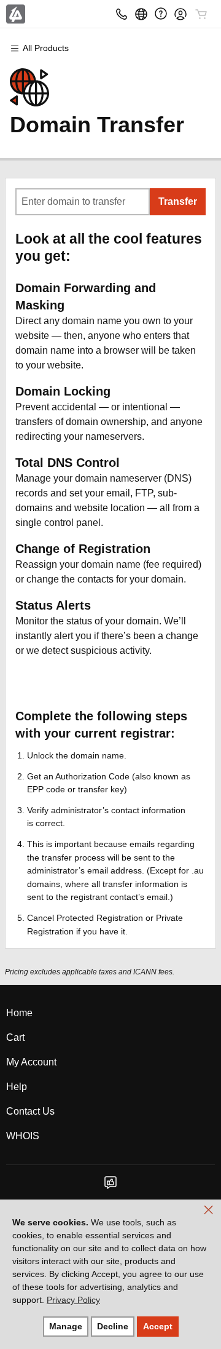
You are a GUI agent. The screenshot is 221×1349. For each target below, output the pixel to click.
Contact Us (30, 1111)
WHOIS (22, 1136)
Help (16, 1086)
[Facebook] (110, 1186)
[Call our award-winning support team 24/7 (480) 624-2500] (161, 14)
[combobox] (83, 201)
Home (19, 1013)
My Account (31, 1062)
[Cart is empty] (201, 14)
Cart (15, 1037)
